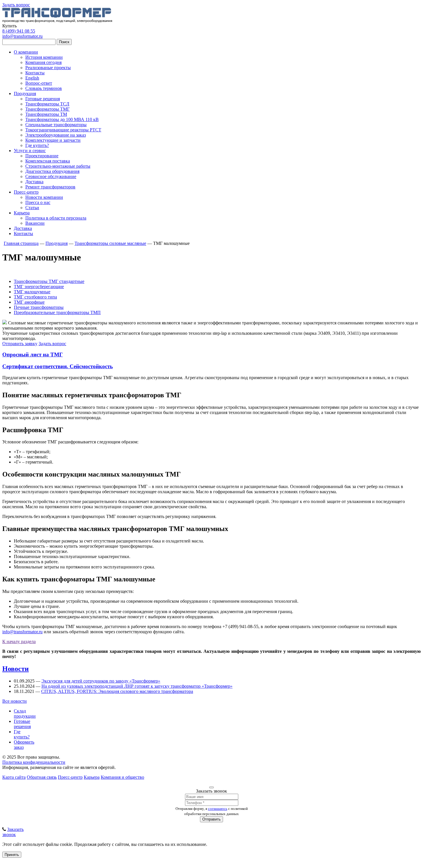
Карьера (22, 212)
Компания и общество (122, 777)
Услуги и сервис (30, 150)
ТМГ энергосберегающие (39, 286)
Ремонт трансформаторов (50, 186)
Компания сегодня (43, 62)
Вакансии (35, 223)
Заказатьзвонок (13, 832)
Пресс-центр (26, 192)
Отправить (211, 819)
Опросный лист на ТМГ (32, 354)
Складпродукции (25, 713)
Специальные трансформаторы (56, 124)
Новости (15, 668)
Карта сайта (14, 777)
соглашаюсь (217, 808)
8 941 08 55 (18, 31)
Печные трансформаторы (39, 307)
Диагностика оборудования (52, 171)
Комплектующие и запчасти (53, 140)
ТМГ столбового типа (35, 296)
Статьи (32, 207)
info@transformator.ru (22, 36)
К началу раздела (19, 641)
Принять (12, 855)
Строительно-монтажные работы (57, 166)
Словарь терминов (43, 88)
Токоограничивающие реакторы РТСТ (63, 129)
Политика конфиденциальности (33, 762)
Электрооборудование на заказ (55, 135)
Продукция (25, 93)
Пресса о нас (37, 202)
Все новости (14, 701)
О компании (26, 52)
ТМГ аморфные (29, 302)
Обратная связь (42, 777)
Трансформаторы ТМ (46, 114)
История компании (44, 57)
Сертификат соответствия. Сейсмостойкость (57, 366)
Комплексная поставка (47, 160)
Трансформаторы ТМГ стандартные (49, 281)
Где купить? (37, 145)
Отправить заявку (19, 343)
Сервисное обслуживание (50, 176)
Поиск (64, 42)
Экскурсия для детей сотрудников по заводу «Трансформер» (100, 680)
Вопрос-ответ (38, 83)
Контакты (35, 72)
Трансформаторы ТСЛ (47, 103)
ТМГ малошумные (32, 291)
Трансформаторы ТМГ (47, 109)
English (32, 77)
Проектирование (41, 155)
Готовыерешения (22, 724)
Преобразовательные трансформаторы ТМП (57, 312)
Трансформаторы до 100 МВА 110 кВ (62, 119)
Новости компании (44, 197)
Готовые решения (42, 98)
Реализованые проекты (48, 67)
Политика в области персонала (55, 218)
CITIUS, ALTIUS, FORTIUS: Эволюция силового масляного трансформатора (117, 691)
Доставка (34, 181)
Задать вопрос (16, 4)
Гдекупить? (22, 734)
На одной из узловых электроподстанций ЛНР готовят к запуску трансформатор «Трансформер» (137, 686)
